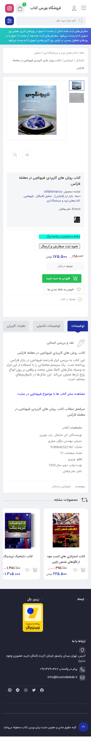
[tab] (77, 326)
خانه (82, 53)
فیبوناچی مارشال (61, 486)
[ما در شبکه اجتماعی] (9, 8)
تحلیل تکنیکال (44, 196)
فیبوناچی (68, 60)
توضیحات (77, 326)
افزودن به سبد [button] (83, 570)
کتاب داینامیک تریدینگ (18, 556)
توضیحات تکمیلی (48, 326)
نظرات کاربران (16, 326)
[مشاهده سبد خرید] (20, 9)
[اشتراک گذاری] (26, 154)
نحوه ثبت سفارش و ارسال (59, 246)
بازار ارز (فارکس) (63, 196)
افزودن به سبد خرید (58, 278)
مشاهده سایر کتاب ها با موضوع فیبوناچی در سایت (51, 394)
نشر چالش (65, 209)
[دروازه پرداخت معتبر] (33, 631)
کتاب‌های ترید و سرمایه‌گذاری (60, 53)
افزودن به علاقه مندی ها (60, 290)
